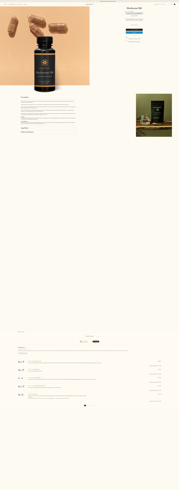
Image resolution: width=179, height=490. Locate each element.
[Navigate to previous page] (83, 405)
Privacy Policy (65, 465)
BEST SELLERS (19, 4)
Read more (141, 20)
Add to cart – (134, 29)
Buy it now (134, 32)
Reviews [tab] (19, 331)
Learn (165, 4)
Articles (36, 463)
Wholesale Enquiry (7, 471)
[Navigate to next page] (96, 405)
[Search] (169, 4)
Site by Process (172, 485)
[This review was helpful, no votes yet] (158, 365)
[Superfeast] (89, 4)
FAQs (161, 4)
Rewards (5, 469)
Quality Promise (6, 465)
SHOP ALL (5, 4)
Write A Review (95, 341)
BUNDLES (25, 4)
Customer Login (66, 467)
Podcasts (37, 465)
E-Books (36, 467)
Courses (36, 469)
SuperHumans (157, 4)
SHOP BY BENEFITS (12, 4)
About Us (5, 463)
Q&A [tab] (23, 331)
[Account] (171, 4)
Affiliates (5, 467)
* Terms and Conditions (67, 463)
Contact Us (65, 469)
